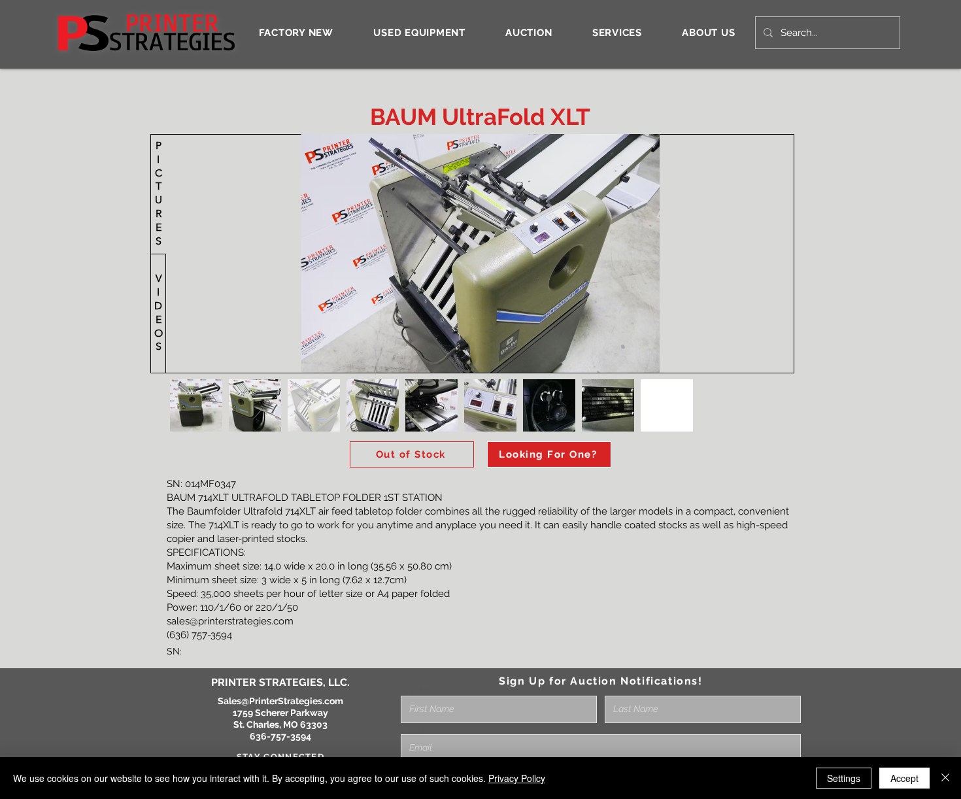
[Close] (945, 778)
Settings (843, 778)
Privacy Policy (516, 778)
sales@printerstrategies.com (230, 621)
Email (413, 729)
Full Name (423, 691)
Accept (904, 778)
